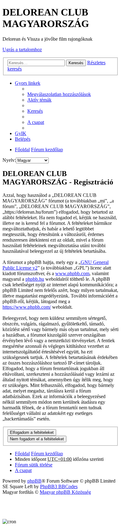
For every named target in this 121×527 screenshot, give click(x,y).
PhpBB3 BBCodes (59, 486)
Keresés (76, 63)
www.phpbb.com (72, 273)
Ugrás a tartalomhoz (22, 49)
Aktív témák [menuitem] (39, 99)
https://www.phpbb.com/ (26, 307)
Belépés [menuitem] (22, 139)
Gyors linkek (27, 83)
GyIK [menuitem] (20, 133)
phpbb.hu (34, 279)
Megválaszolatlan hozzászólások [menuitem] (59, 94)
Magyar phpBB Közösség (65, 492)
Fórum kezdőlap (47, 149)
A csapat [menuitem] (35, 122)
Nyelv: (9, 160)
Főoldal (22, 149)
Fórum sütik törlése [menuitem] (33, 464)
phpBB (34, 481)
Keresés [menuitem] (35, 111)
